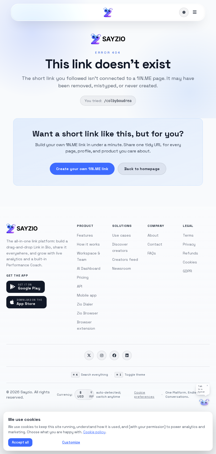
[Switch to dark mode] (184, 12)
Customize (71, 442)
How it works (88, 244)
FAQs (152, 253)
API (79, 286)
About (153, 235)
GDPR (187, 271)
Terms (188, 235)
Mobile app (87, 295)
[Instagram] (101, 355)
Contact (155, 244)
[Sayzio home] (108, 12)
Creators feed (125, 259)
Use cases (121, 235)
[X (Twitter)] (89, 355)
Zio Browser (87, 313)
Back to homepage (142, 168)
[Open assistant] (204, 402)
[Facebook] (114, 355)
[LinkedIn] (127, 355)
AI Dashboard (88, 268)
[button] (203, 389)
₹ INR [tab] (91, 394)
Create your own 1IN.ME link (82, 168)
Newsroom (121, 268)
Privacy (189, 244)
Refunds (190, 253)
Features (85, 235)
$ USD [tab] (80, 394)
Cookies (190, 262)
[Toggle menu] (195, 12)
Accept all (20, 442)
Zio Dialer (85, 304)
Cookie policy (94, 432)
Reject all (46, 442)
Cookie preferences (144, 394)
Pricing (83, 277)
